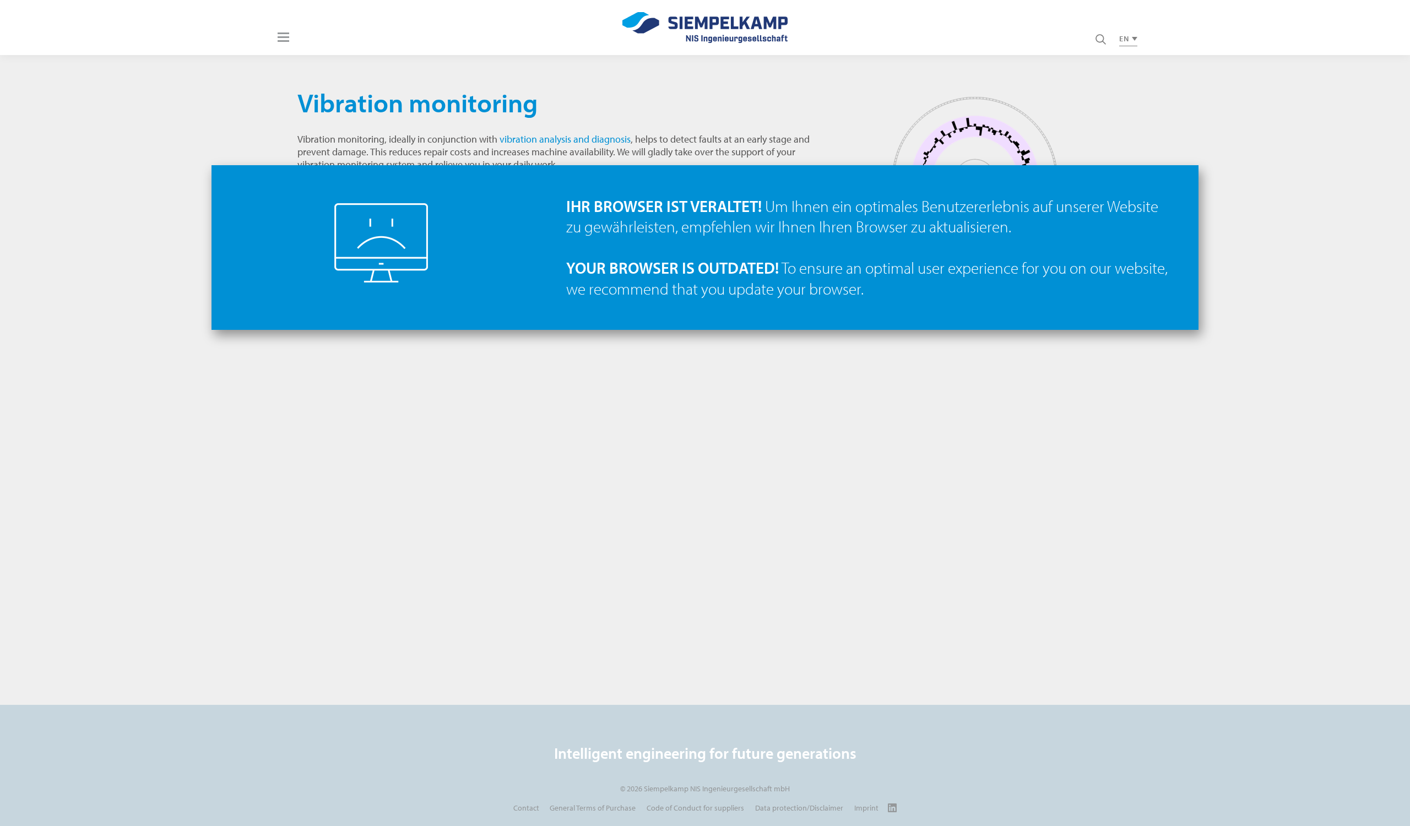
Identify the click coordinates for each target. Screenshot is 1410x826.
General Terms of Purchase (593, 808)
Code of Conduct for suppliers (695, 808)
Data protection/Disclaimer (799, 808)
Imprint (866, 808)
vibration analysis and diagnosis (565, 139)
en (1124, 39)
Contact (526, 808)
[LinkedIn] (892, 808)
